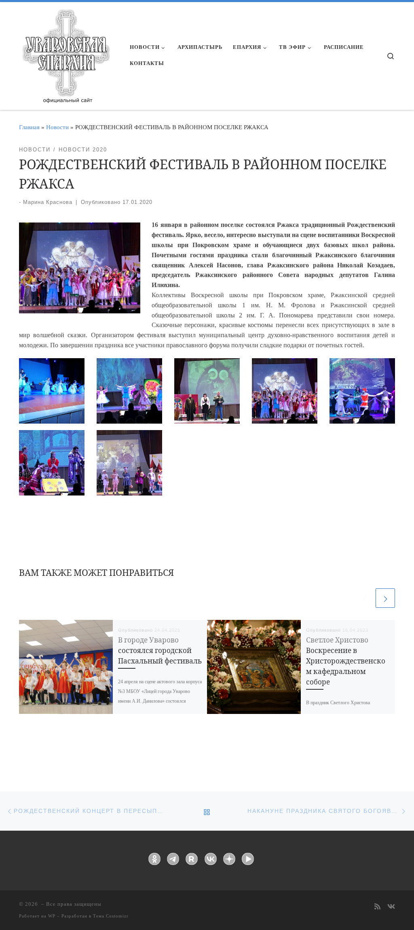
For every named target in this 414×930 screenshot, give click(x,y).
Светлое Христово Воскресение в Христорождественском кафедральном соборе (345, 660)
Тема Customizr (111, 915)
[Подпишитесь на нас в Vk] (391, 907)
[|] (65, 53)
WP (51, 915)
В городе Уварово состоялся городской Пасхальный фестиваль (160, 650)
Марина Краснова (47, 202)
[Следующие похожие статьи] (385, 598)
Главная (29, 127)
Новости (57, 127)
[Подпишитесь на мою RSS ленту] (377, 907)
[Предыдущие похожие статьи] (364, 598)
